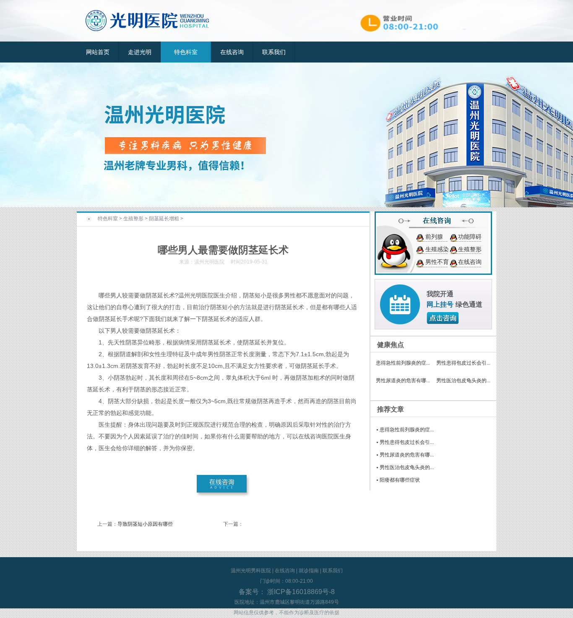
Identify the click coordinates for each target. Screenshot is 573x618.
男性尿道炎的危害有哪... (403, 380)
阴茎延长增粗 (164, 219)
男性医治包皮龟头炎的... (463, 380)
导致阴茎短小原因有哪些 (145, 524)
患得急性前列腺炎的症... (403, 363)
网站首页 (97, 52)
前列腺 (434, 236)
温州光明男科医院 (251, 571)
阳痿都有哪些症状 (400, 480)
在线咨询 (232, 52)
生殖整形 (133, 219)
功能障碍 (470, 236)
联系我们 (274, 52)
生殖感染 (437, 249)
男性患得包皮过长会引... (463, 363)
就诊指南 (309, 571)
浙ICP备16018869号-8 (300, 591)
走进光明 (139, 52)
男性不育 (437, 261)
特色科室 (186, 52)
